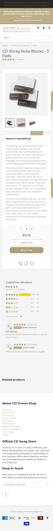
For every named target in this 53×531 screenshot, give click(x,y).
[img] (20, 324)
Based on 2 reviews (15, 289)
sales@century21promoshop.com (28, 20)
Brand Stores (8, 423)
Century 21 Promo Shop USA (29, 511)
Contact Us (7, 415)
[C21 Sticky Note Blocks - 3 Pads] (26, 94)
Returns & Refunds (11, 426)
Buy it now (26, 250)
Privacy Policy (9, 418)
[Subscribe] (47, 484)
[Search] (49, 37)
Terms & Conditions (11, 429)
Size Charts (7, 420)
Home (4, 46)
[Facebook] (5, 494)
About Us (6, 409)
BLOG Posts (8, 412)
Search (5, 435)
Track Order (8, 432)
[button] (8, 59)
